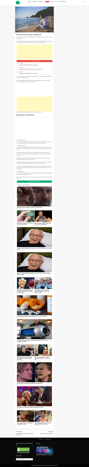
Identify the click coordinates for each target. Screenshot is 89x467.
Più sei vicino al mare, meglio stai (28, 34)
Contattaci (40, 1)
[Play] (37, 454)
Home (29, 1)
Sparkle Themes (55, 465)
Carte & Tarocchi (62, 1)
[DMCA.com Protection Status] (23, 450)
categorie (34, 1)
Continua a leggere (34, 181)
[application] (44, 451)
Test (56, 1)
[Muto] (50, 454)
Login (52, 1)
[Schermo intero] (51, 454)
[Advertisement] (34, 52)
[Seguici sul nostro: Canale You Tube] (47, 1)
